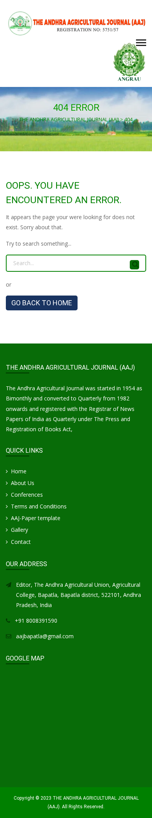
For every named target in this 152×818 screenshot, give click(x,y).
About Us (22, 483)
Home (19, 471)
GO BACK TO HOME (41, 303)
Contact (21, 541)
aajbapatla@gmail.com (45, 636)
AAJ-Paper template (35, 518)
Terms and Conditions (39, 506)
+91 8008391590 (36, 620)
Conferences (27, 494)
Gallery (19, 529)
